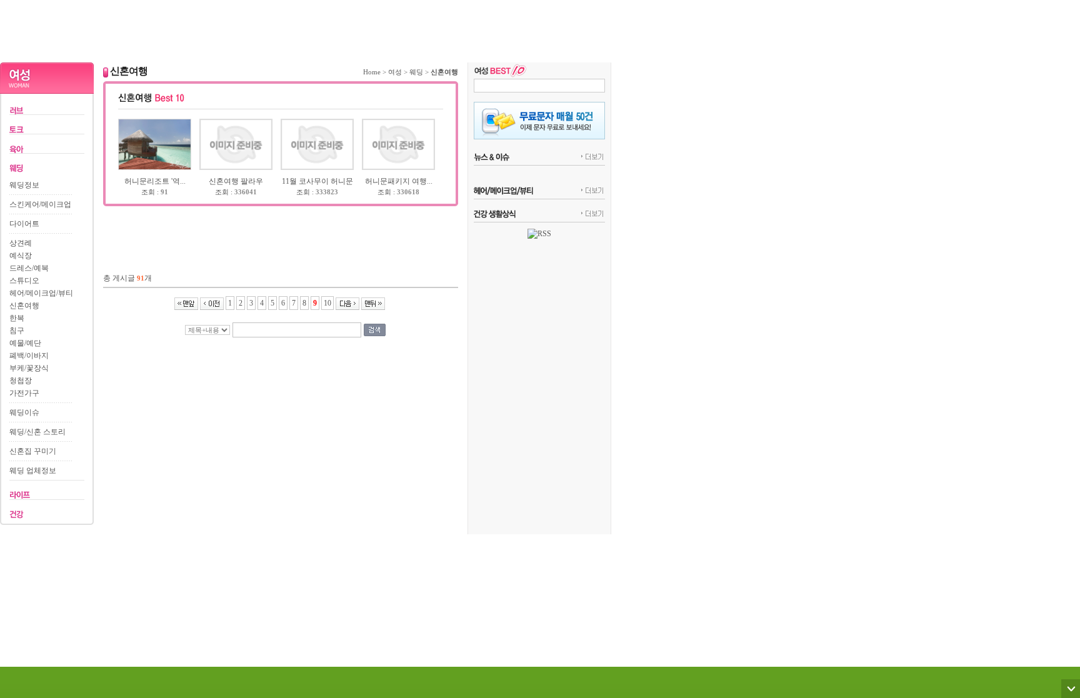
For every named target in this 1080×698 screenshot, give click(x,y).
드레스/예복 (29, 268)
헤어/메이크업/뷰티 (41, 293)
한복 (16, 318)
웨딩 (416, 72)
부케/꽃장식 (29, 368)
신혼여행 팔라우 (236, 181)
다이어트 (24, 223)
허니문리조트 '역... (155, 181)
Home (372, 72)
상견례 (20, 243)
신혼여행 (24, 305)
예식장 (20, 255)
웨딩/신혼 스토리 (37, 431)
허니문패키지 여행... (398, 181)
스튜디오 (24, 280)
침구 (16, 330)
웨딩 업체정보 (32, 470)
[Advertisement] (305, 28)
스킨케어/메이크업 (40, 204)
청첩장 (20, 380)
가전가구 (24, 393)
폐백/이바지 (29, 355)
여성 (395, 72)
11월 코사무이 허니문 (317, 181)
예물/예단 (25, 343)
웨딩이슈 (24, 412)
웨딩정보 (24, 185)
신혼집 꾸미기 (32, 451)
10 (327, 303)
